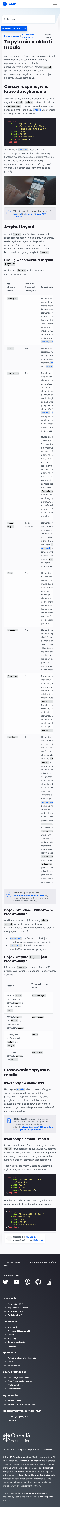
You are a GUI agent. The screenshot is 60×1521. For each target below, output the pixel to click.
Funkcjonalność (15, 1315)
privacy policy (46, 1496)
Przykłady (12, 1338)
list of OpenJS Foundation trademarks (37, 1475)
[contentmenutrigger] (28, 19)
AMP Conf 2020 (14, 1400)
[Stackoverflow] (49, 1282)
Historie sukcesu (15, 1311)
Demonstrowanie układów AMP (28, 895)
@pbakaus (38, 1240)
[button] (55, 4)
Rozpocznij (12, 1327)
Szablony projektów (16, 1342)
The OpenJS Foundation (18, 1377)
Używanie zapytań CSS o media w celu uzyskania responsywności (33, 1128)
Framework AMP (15, 1304)
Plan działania (14, 1365)
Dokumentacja (11, 36)
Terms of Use (8, 1449)
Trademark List (14, 1388)
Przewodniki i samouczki (28, 36)
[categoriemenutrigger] (14, 28)
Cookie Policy (48, 1449)
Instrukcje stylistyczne (18, 1416)
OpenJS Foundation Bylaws (20, 1381)
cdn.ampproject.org (35, 1493)
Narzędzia (12, 1346)
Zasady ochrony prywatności (28, 1449)
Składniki (12, 1334)
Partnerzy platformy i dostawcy (22, 1358)
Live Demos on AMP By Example (29, 215)
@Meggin (30, 1236)
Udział (10, 1361)
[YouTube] (16, 1282)
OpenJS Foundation (14, 1457)
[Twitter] (5, 1282)
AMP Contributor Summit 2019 (21, 1404)
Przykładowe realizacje (18, 1307)
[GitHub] (38, 1282)
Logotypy (12, 1420)
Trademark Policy (16, 1385)
